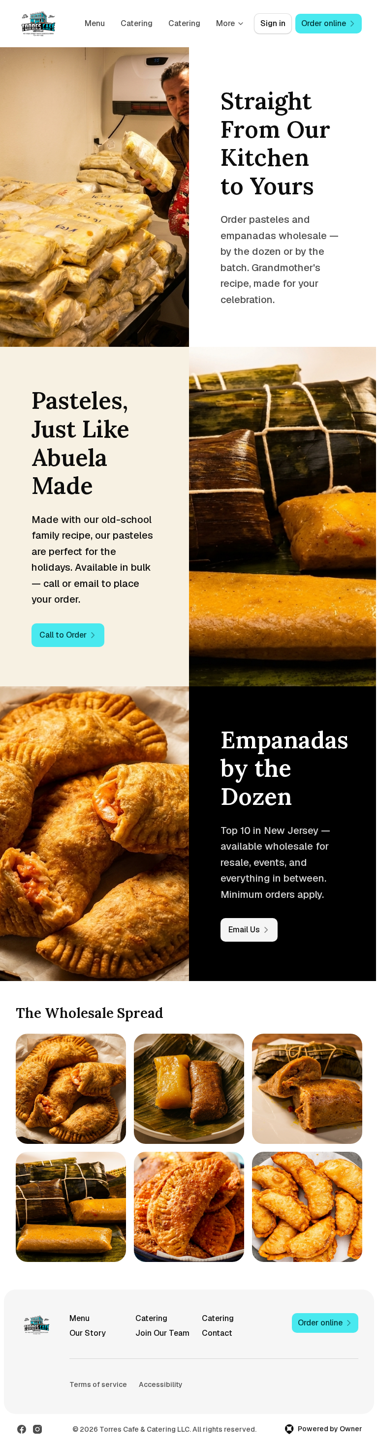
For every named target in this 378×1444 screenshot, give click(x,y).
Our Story (87, 1333)
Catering (137, 23)
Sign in (272, 23)
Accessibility (161, 1384)
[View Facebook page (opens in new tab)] (22, 1429)
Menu (95, 23)
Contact (217, 1333)
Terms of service (98, 1384)
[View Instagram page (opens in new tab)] (37, 1429)
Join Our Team (162, 1333)
